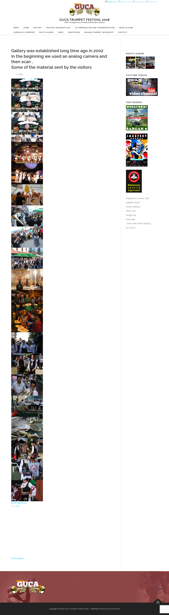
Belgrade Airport (133, 202)
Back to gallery (17, 558)
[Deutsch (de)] (124, 1)
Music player (126, 28)
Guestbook (74, 32)
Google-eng (131, 215)
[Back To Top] (158, 602)
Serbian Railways (133, 206)
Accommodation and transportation (95, 28)
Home (26, 28)
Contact (122, 32)
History (37, 28)
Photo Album (46, 32)
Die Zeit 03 (130, 227)
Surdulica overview (24, 32)
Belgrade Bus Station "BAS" (138, 198)
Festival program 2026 (58, 28)
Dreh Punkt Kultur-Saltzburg (138, 223)
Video (61, 32)
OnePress (95, 608)
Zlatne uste (131, 211)
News (16, 28)
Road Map (130, 219)
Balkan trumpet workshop (98, 32)
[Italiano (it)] (151, 1)
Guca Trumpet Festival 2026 (84, 19)
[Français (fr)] (138, 1)
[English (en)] (111, 1)
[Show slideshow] (18, 503)
